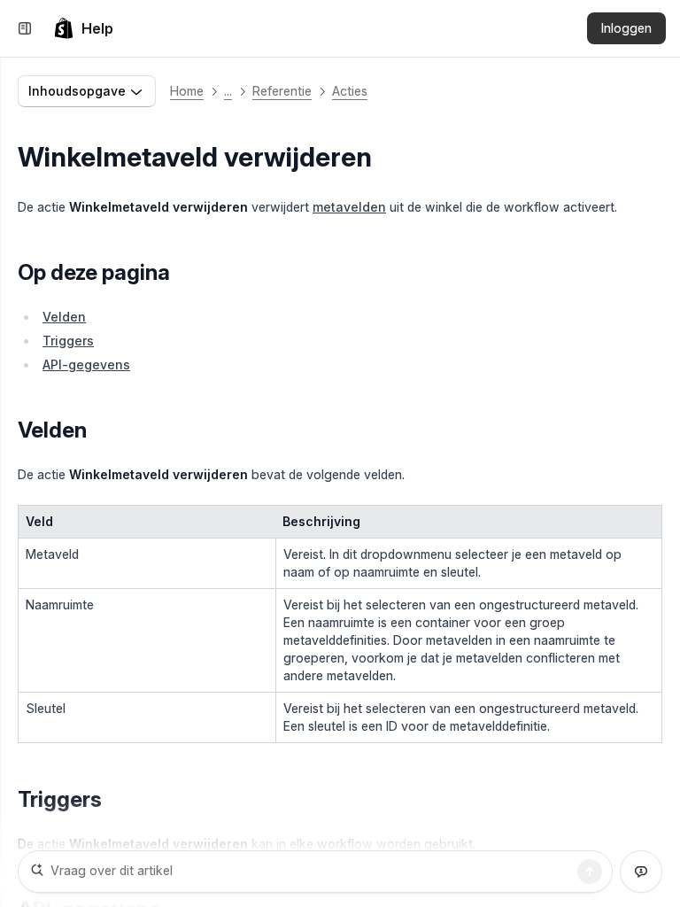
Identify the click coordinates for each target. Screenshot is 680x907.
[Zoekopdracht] (589, 871)
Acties (349, 90)
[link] (83, 28)
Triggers (68, 340)
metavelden (349, 206)
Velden (64, 316)
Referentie (282, 90)
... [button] (228, 90)
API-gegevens (86, 364)
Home (187, 90)
